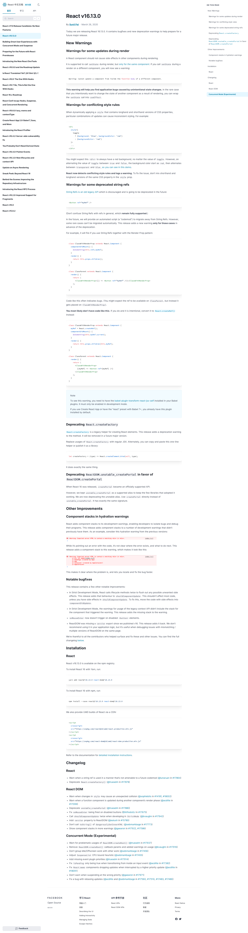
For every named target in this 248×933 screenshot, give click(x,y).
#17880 (125, 808)
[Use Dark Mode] (39, 4)
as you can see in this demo (116, 167)
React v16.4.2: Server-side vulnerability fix (21, 138)
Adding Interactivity (87, 915)
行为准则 (146, 903)
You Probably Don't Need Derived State (21, 146)
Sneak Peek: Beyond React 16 (16, 173)
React (211, 72)
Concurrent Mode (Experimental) (222, 94)
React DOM (213, 89)
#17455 (138, 855)
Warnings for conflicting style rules (223, 22)
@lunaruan (163, 778)
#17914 (124, 859)
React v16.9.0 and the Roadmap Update (21, 67)
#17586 (141, 828)
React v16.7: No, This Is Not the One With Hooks (19, 87)
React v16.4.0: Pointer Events (16, 152)
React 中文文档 (15, 4)
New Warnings (213, 11)
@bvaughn (146, 816)
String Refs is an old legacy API (82, 192)
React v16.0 (8, 205)
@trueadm (112, 782)
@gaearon (120, 828)
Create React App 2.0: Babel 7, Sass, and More (19, 122)
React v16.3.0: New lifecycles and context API (18, 160)
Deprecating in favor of (227, 41)
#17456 (144, 851)
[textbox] (124, 78)
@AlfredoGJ (129, 812)
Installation (212, 66)
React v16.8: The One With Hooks (18, 79)
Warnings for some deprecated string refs (226, 28)
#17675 (142, 812)
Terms (177, 911)
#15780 (125, 820)
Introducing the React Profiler (16, 130)
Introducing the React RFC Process (19, 189)
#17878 (125, 782)
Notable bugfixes (216, 61)
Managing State (85, 920)
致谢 (144, 907)
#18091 (73, 871)
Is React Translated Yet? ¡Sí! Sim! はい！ (21, 73)
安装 (81, 907)
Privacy (178, 907)
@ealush (113, 820)
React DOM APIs (117, 907)
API (34, 11)
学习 (22, 11)
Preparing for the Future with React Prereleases (19, 53)
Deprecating (224, 33)
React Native (180, 903)
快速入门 (82, 903)
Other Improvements (216, 49)
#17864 (176, 778)
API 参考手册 (117, 898)
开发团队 (146, 911)
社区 (145, 898)
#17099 (73, 804)
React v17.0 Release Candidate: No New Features (21, 28)
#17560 (142, 879)
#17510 (151, 879)
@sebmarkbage (133, 824)
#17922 (132, 828)
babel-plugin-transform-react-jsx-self (134, 400)
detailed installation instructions (115, 755)
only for (134, 64)
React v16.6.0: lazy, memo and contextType (17, 112)
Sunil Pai (74, 24)
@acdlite (165, 800)
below (81, 640)
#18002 (167, 796)
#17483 (160, 879)
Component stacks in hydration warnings (225, 55)
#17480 (169, 879)
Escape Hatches (85, 924)
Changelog (212, 77)
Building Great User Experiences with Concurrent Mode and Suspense (20, 43)
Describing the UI (86, 911)
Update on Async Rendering (16, 167)
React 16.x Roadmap (12, 95)
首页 (9, 11)
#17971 (140, 875)
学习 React (84, 898)
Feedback (23, 928)
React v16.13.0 (9, 36)
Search (23, 18)
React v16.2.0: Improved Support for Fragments (19, 197)
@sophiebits (145, 796)
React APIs (115, 903)
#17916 (173, 847)
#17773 (148, 824)
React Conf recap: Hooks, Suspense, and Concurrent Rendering (19, 103)
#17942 (159, 816)
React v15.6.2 (9, 211)
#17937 (147, 843)
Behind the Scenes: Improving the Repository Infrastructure (18, 181)
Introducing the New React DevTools (20, 61)
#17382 (165, 863)
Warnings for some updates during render (226, 16)
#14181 (158, 796)
